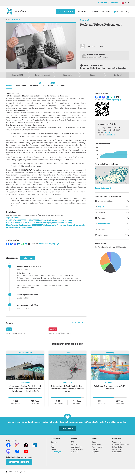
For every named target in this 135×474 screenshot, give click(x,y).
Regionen (95, 452)
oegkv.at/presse (12, 218)
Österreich (16, 20)
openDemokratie (77, 447)
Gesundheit (84, 20)
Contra (53, 329)
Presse (53, 449)
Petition (9, 85)
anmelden (114, 3)
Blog (52, 447)
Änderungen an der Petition (27, 295)
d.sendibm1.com (104, 224)
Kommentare (48, 84)
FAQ (72, 442)
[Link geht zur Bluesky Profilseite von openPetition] (17, 451)
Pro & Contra (21, 85)
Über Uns (106, 12)
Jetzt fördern (67, 429)
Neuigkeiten (34, 84)
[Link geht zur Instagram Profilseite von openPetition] (17, 445)
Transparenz (117, 442)
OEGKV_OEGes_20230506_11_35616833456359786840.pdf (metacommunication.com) (39, 220)
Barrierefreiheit (117, 452)
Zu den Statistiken (102, 188)
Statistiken (61, 85)
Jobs (52, 445)
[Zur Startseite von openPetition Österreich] (18, 11)
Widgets (74, 445)
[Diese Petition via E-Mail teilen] (29, 244)
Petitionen (83, 12)
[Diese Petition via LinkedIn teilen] (18, 244)
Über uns (54, 442)
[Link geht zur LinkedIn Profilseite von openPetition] (35, 445)
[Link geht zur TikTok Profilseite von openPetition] (26, 445)
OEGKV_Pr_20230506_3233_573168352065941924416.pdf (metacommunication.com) (39, 223)
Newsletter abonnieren (19, 462)
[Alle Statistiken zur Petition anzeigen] (112, 184)
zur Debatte (76, 323)
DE (125, 3)
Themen (95, 449)
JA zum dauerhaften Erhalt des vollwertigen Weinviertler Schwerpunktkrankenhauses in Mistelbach (25, 388)
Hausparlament (77, 449)
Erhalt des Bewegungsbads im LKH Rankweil (109, 387)
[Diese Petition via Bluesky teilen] (11, 244)
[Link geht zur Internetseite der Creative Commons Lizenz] (7, 472)
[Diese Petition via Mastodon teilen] (15, 244)
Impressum (116, 449)
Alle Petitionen (97, 445)
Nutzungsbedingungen (120, 445)
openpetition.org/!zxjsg (48, 244)
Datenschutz (117, 447)
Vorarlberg (110, 353)
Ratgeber (95, 442)
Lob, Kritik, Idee (57, 452)
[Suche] (127, 12)
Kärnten (68, 353)
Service (95, 12)
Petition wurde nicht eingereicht (29, 266)
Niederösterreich (25, 353)
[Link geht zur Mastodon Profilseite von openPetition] (8, 451)
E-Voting (74, 452)
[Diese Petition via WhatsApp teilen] (22, 244)
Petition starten (65, 12)
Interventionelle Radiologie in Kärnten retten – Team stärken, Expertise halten (67, 388)
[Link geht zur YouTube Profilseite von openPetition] (26, 451)
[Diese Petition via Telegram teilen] (25, 244)
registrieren (102, 3)
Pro (9, 329)
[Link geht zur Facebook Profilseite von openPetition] (8, 445)
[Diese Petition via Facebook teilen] (7, 244)
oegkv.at (101, 207)
